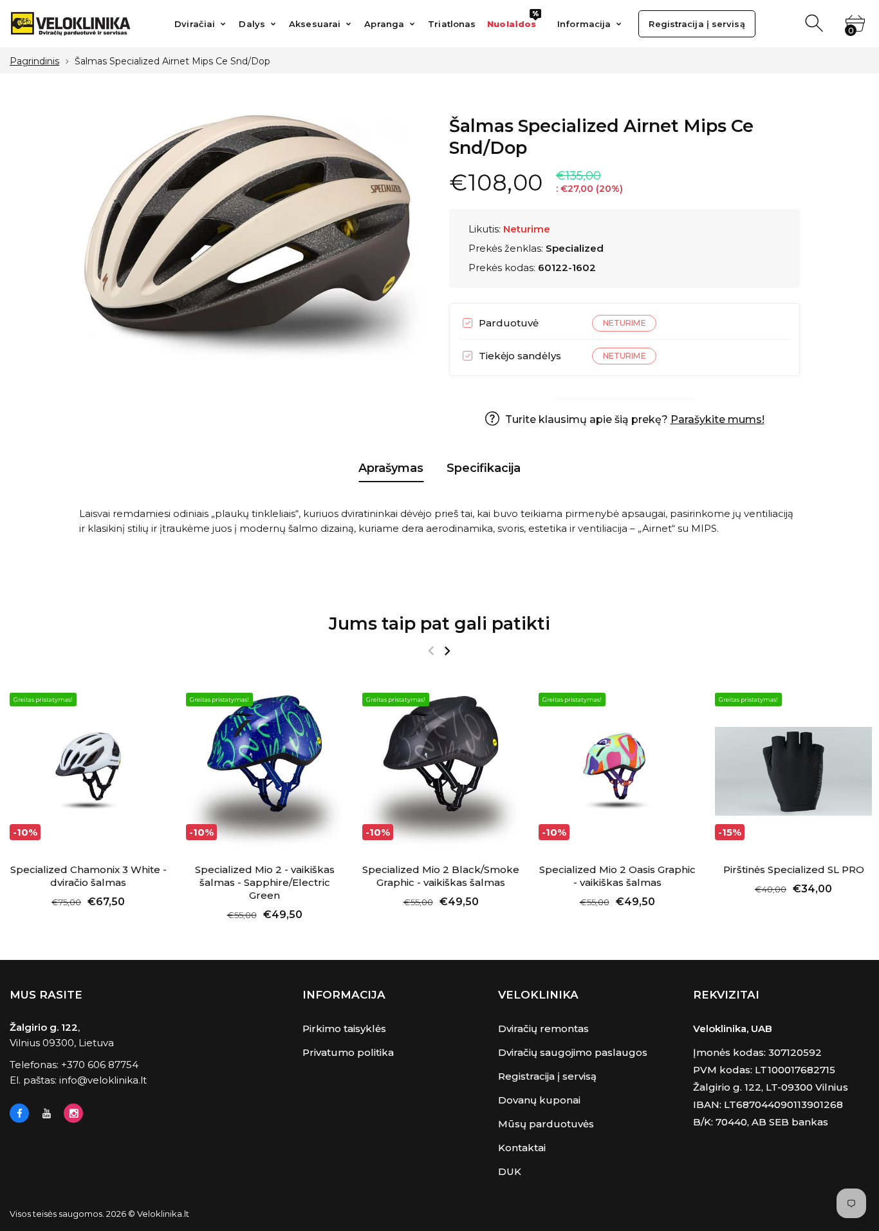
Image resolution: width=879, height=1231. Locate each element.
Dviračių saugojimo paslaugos (572, 1052)
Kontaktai (522, 1148)
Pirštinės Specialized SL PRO (793, 869)
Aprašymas (390, 468)
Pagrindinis (34, 61)
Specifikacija (484, 468)
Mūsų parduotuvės (546, 1124)
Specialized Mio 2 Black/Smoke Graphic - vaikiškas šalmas (440, 875)
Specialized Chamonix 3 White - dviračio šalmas (88, 875)
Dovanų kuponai (539, 1100)
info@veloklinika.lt (103, 1080)
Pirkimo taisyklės (344, 1028)
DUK (509, 1171)
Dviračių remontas (543, 1028)
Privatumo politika (348, 1052)
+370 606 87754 (99, 1064)
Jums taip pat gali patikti (439, 623)
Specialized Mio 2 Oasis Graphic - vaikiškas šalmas (617, 875)
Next (447, 651)
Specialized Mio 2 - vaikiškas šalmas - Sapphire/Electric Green (265, 882)
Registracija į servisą (547, 1076)
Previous (430, 651)
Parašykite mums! (717, 419)
